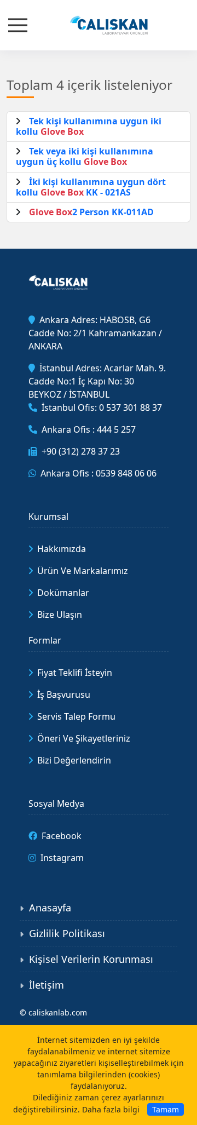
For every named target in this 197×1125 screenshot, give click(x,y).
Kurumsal (48, 516)
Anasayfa (50, 907)
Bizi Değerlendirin (74, 760)
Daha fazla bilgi (111, 1109)
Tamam (165, 1109)
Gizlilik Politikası (67, 933)
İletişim (46, 984)
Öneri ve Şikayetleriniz (83, 738)
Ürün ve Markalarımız (82, 571)
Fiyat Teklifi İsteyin (74, 673)
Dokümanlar (63, 593)
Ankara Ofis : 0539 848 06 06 (98, 473)
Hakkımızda (61, 549)
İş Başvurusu (63, 694)
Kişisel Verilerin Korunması (91, 959)
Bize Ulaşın (59, 615)
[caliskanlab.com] (98, 24)
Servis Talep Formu (76, 716)
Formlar (44, 640)
